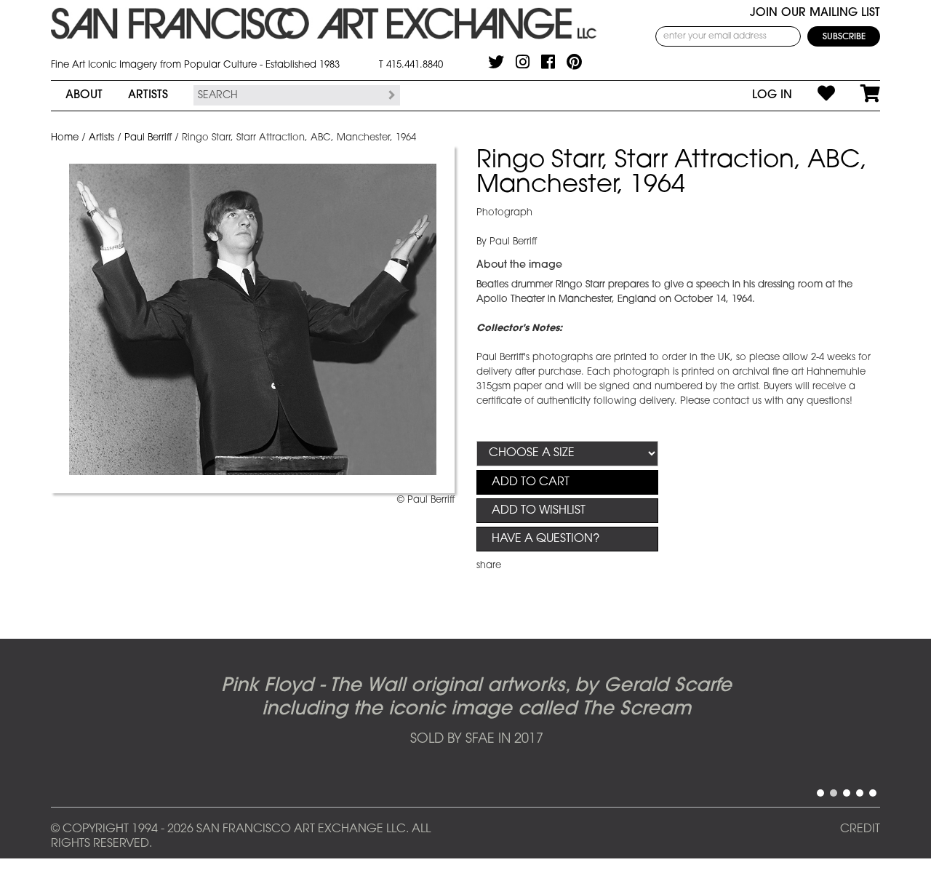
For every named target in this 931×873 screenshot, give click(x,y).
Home (65, 138)
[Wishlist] (813, 95)
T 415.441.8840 (411, 65)
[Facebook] (548, 62)
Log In (772, 95)
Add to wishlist (539, 511)
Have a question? (545, 539)
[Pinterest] (574, 62)
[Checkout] (857, 95)
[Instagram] (523, 62)
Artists (148, 95)
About (84, 95)
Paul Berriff (148, 138)
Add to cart (531, 482)
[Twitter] (496, 62)
